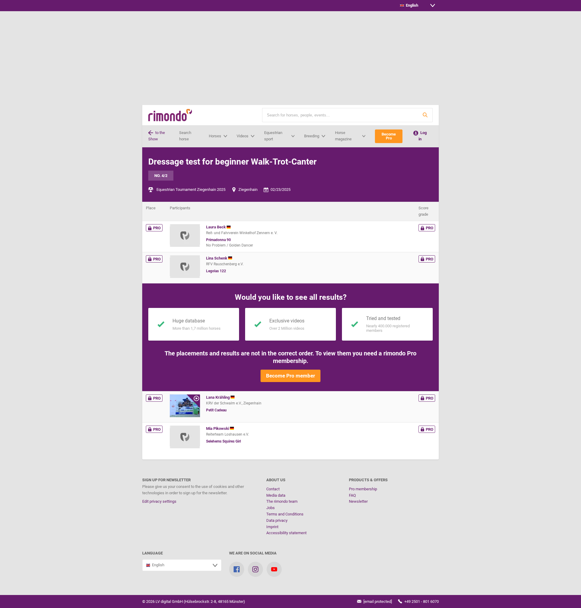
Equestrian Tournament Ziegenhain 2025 (190, 189)
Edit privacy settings (159, 501)
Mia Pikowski (218, 428)
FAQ (352, 495)
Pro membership (363, 489)
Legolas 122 (216, 271)
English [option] (411, 5)
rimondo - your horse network (170, 115)
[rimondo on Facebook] (236, 569)
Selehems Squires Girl (223, 441)
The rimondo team (281, 501)
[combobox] (417, 6)
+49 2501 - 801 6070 (421, 601)
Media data (275, 495)
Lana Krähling (218, 397)
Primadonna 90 (218, 240)
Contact (273, 489)
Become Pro (389, 136)
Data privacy (276, 520)
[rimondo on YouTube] (274, 569)
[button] (425, 115)
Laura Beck (216, 227)
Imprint (272, 527)
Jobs (270, 507)
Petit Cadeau (216, 410)
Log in (423, 135)
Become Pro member (290, 376)
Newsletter (358, 501)
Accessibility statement (286, 533)
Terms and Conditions (285, 514)
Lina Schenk (217, 258)
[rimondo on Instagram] (255, 569)
